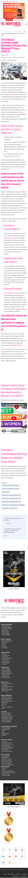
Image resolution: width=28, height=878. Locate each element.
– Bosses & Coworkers (6, 696)
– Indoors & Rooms (5, 773)
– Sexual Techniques (6, 720)
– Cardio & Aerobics (5, 668)
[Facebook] (1, 1)
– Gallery (3, 769)
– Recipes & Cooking (6, 763)
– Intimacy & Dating (5, 714)
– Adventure (4, 654)
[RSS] (9, 862)
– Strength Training (5, 677)
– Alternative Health (5, 625)
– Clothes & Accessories (6, 640)
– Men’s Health (4, 630)
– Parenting (3, 704)
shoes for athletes (15, 345)
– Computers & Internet (6, 683)
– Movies (3, 730)
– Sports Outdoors (5, 661)
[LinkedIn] (9, 1)
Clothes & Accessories (18, 57)
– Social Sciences (5, 749)
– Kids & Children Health (6, 701)
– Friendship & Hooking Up (7, 716)
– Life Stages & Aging (6, 628)
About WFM (11, 874)
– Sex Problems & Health (7, 718)
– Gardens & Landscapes (7, 770)
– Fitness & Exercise (5, 670)
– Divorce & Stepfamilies (6, 698)
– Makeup (3, 645)
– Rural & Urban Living (6, 748)
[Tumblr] (15, 1)
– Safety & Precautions (6, 658)
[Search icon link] (26, 1)
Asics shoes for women (11, 238)
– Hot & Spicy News (5, 727)
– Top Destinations (5, 662)
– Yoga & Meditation (5, 634)
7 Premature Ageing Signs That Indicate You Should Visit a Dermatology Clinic (12, 530)
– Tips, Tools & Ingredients (7, 764)
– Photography (4, 656)
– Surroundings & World (6, 751)
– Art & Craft (4, 741)
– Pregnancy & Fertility (6, 707)
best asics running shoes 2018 (11, 495)
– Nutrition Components (6, 761)
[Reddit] (11, 1)
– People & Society (5, 745)
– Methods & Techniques (7, 689)
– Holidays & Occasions (6, 758)
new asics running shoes (9, 508)
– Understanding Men (6, 721)
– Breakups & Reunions (6, 713)
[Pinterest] (7, 1)
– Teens (3, 708)
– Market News (4, 687)
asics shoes (5, 492)
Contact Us (17, 874)
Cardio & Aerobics (6, 57)
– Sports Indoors (5, 659)
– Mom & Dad (4, 702)
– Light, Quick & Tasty (6, 760)
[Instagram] (5, 1)
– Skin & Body (4, 647)
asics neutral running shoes (10, 485)
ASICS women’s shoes (10, 293)
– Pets (2, 705)
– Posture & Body (5, 676)
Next (5, 535)
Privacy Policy (23, 876)
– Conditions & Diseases (6, 627)
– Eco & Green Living (6, 742)
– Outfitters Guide (5, 655)
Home (5, 874)
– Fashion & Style (5, 642)
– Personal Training (5, 674)
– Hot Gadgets (4, 685)
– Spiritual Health (5, 633)
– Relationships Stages (6, 717)
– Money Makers (5, 690)
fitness (21, 112)
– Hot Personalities (5, 729)
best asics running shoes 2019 (11, 498)
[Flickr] (3, 862)
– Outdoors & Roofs (5, 775)
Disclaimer (24, 874)
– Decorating (4, 768)
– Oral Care (3, 646)
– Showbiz (3, 735)
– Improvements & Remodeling (8, 772)
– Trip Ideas (4, 664)
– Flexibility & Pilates (6, 671)
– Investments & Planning (7, 686)
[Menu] (26, 24)
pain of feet (15, 156)
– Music (3, 732)
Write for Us (16, 876)
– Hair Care (3, 643)
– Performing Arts (5, 733)
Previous (8, 523)
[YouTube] (13, 1)
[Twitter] (3, 1)
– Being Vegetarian (5, 756)
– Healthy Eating (5, 757)
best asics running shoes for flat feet (13, 505)
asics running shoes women (10, 488)
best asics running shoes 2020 (11, 501)
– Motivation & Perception (7, 744)
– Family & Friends (5, 699)
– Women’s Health (5, 631)
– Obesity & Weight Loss (6, 673)
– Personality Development (7, 747)
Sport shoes (13, 94)
